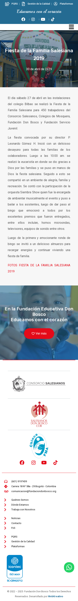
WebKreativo (55, 596)
